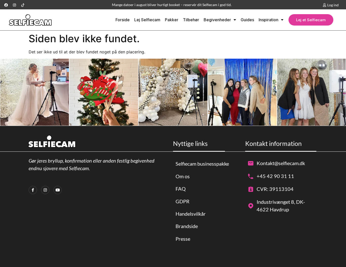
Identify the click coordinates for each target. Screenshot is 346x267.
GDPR (182, 201)
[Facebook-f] (33, 190)
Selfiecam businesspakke (202, 164)
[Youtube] (57, 190)
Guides (247, 19)
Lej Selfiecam (147, 19)
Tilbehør (191, 19)
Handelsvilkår (191, 214)
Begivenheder (217, 19)
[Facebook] (6, 5)
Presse (183, 239)
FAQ (181, 189)
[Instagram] (14, 5)
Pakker (171, 19)
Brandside (187, 226)
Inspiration (268, 19)
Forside (123, 19)
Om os (183, 176)
